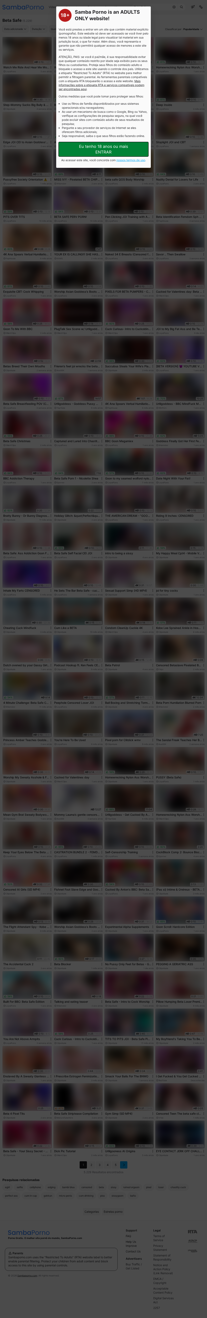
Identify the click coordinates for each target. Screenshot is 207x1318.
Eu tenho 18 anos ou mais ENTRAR (103, 149)
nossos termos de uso (130, 160)
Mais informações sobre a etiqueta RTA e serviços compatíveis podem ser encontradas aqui (101, 85)
